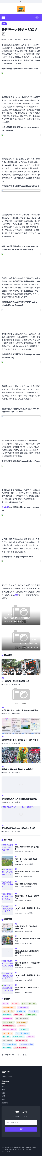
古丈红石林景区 (33, 1011)
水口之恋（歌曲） (8, 1022)
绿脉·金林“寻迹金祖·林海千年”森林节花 (18, 769)
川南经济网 (31, 1037)
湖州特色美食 (7, 1015)
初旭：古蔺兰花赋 (8, 1011)
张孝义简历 (21, 1026)
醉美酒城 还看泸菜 (21, 1040)
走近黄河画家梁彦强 (20, 1048)
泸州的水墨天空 (7, 1018)
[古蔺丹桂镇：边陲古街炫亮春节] (8, 885)
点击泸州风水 (24, 1029)
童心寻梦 (5, 1004)
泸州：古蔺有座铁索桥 (22, 1033)
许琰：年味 (6, 1037)
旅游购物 (5, 1103)
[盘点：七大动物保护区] (21, 639)
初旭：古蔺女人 (7, 1033)
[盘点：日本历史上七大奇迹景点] (21, 614)
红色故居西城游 (23, 1007)
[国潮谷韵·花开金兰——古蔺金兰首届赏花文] (21, 814)
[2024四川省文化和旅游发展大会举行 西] (8, 910)
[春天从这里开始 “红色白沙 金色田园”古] (8, 849)
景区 (4, 23)
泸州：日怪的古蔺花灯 (9, 1044)
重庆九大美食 (18, 1015)
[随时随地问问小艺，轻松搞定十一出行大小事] (21, 726)
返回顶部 (38, 1148)
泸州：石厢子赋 (7, 1040)
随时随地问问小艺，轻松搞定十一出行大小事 (20, 740)
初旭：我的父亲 (21, 1022)
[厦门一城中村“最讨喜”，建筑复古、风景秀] (8, 873)
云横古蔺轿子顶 (30, 1015)
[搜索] (37, 17)
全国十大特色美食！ (9, 1007)
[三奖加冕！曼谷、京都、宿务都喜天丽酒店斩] (21, 696)
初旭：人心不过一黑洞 (28, 1004)
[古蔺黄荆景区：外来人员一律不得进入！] (8, 898)
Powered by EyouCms (11, 1149)
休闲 (3, 1090)
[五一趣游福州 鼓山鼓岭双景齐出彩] (21, 667)
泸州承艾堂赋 (7, 1048)
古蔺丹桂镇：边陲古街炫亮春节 (26, 884)
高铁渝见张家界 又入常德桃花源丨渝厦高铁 (19, 799)
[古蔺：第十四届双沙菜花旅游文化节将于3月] (8, 861)
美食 (3, 1099)
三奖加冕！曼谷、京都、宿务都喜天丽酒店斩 (20, 710)
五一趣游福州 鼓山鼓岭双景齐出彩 (15, 681)
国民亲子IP (15, 1004)
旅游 (16, 595)
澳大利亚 (5, 507)
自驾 (3, 1096)
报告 (3, 1093)
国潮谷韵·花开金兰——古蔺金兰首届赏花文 (19, 828)
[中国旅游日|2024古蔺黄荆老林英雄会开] (8, 989)
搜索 (21, 1129)
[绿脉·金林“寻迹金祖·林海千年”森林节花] (21, 755)
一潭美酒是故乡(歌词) (26, 1044)
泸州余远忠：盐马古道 (9, 1029)
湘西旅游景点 (21, 1011)
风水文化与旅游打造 (22, 1018)
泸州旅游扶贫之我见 (9, 1026)
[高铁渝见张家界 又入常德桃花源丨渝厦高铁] (21, 784)
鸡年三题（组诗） (18, 1037)
